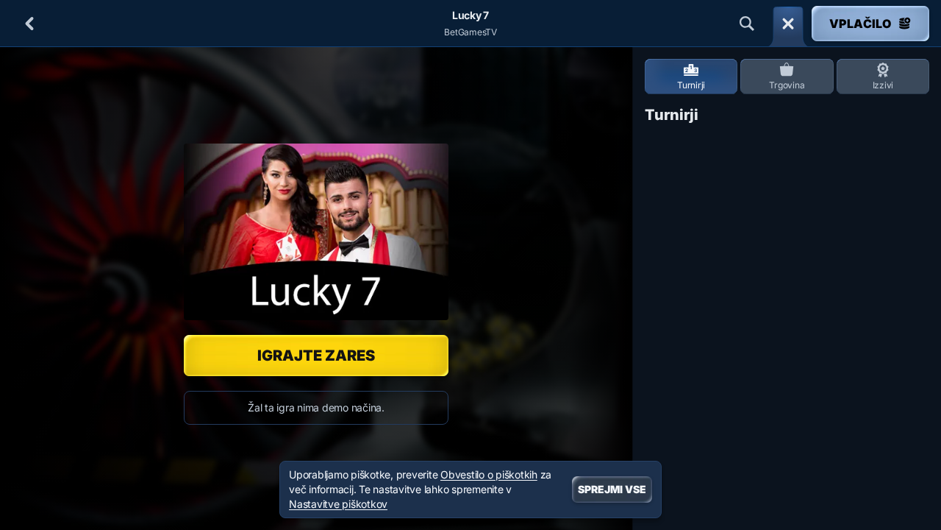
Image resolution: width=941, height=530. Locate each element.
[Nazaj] (29, 23)
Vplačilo (860, 23)
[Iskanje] (747, 23)
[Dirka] (788, 23)
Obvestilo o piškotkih (488, 474)
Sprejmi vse (612, 489)
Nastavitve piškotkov (338, 504)
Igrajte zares (316, 355)
